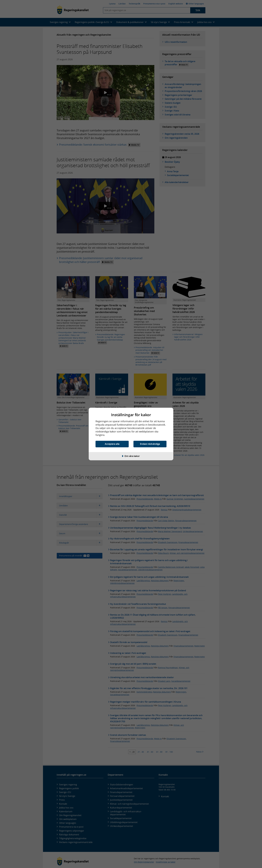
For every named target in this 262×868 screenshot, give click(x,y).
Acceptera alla (112, 443)
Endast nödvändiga (150, 443)
